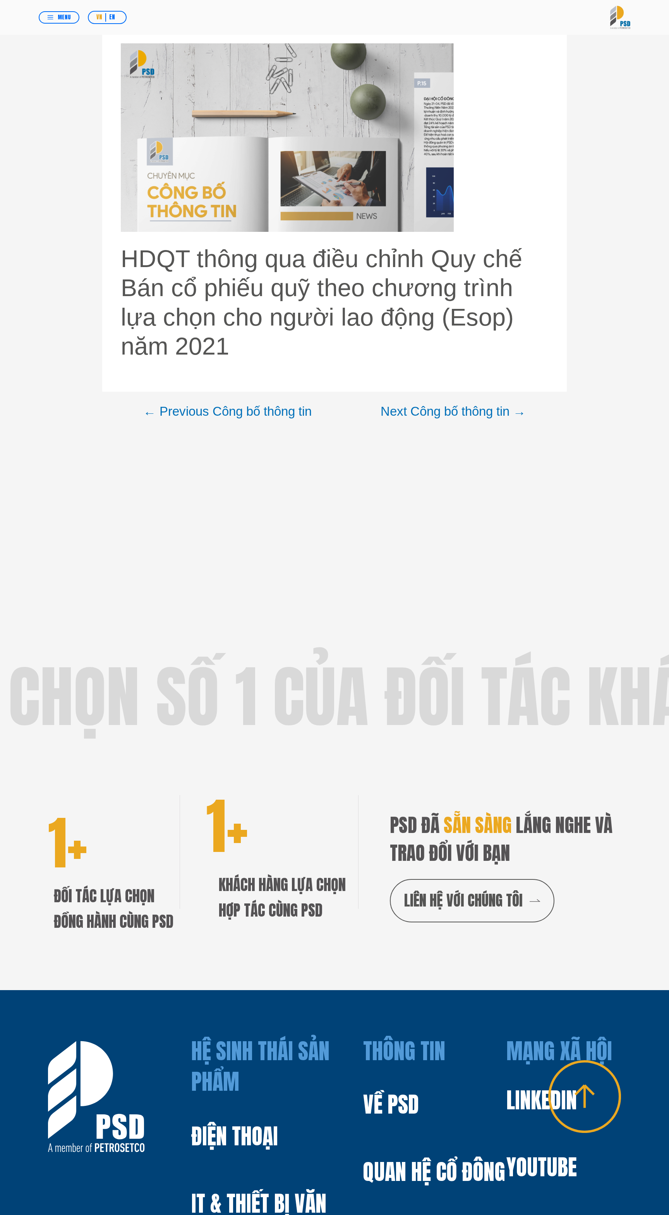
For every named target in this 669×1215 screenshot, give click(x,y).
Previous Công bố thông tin (227, 411)
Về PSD (391, 1104)
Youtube (541, 1167)
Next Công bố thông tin (453, 411)
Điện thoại (234, 1136)
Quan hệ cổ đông (434, 1172)
